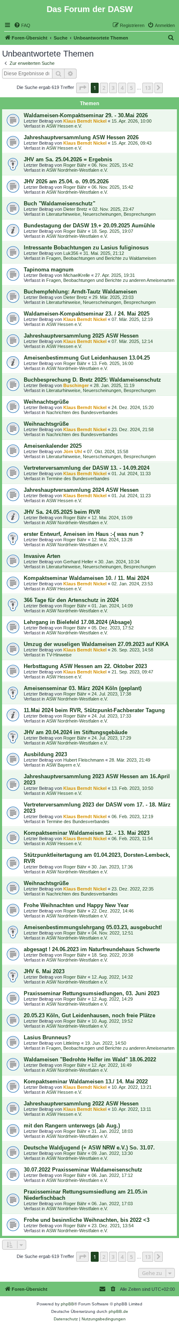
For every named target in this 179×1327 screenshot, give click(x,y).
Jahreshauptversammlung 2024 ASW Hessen (81, 490)
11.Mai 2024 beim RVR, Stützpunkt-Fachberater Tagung (94, 710)
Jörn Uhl (72, 451)
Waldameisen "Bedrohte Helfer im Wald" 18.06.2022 (90, 1059)
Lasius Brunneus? (47, 1037)
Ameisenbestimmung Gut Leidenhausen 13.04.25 (87, 358)
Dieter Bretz (75, 209)
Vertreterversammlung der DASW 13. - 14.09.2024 (86, 468)
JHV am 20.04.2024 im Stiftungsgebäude (75, 732)
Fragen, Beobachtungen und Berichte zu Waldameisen (101, 258)
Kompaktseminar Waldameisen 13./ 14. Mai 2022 (86, 1081)
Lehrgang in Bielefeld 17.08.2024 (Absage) (78, 622)
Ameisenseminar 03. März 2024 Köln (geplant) (83, 688)
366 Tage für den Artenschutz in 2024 (71, 600)
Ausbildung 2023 (45, 754)
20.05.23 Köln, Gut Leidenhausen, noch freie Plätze (89, 1015)
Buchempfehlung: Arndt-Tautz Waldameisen (80, 292)
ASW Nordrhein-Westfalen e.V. (77, 170)
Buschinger (76, 385)
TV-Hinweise (59, 654)
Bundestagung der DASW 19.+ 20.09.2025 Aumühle (89, 225)
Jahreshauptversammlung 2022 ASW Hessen (81, 1103)
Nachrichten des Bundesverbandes (82, 412)
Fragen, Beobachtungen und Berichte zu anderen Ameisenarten (110, 280)
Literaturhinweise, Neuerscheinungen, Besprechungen (101, 214)
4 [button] (122, 87)
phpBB (67, 1304)
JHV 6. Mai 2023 (44, 971)
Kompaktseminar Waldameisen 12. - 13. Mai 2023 (86, 833)
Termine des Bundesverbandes (77, 478)
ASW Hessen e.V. (64, 125)
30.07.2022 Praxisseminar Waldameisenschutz (83, 1170)
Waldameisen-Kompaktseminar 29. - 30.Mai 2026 (86, 115)
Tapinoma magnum (49, 269)
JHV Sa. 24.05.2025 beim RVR (62, 512)
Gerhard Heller (78, 561)
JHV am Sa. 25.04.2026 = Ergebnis (68, 159)
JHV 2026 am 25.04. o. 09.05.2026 (66, 181)
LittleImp (71, 1043)
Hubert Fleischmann (83, 759)
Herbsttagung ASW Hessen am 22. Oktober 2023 (85, 666)
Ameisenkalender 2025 (53, 446)
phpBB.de (118, 1311)
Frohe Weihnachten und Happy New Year (76, 905)
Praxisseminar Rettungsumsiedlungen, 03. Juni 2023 (91, 993)
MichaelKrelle (76, 275)
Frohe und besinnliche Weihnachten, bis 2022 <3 (86, 1220)
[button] (82, 88)
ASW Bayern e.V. (63, 764)
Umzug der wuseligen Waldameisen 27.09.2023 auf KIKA (96, 644)
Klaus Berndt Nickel (85, 120)
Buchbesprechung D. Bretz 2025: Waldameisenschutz (92, 380)
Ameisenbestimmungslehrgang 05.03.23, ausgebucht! (93, 927)
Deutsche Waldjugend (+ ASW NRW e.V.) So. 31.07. (89, 1147)
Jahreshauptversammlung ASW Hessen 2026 (81, 137)
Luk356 (70, 253)
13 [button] (148, 87)
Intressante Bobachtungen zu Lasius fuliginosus (86, 247)
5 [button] (131, 87)
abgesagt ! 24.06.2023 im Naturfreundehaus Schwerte (92, 949)
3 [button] (113, 87)
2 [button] (103, 87)
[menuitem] (22, 25)
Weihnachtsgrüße (46, 402)
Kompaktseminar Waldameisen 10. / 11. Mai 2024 (86, 578)
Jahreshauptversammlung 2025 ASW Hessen (81, 336)
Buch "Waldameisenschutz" (59, 203)
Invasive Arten (42, 556)
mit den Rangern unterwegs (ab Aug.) (72, 1125)
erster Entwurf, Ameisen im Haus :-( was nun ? (84, 534)
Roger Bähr (75, 165)
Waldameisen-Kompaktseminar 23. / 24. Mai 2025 (86, 314)
